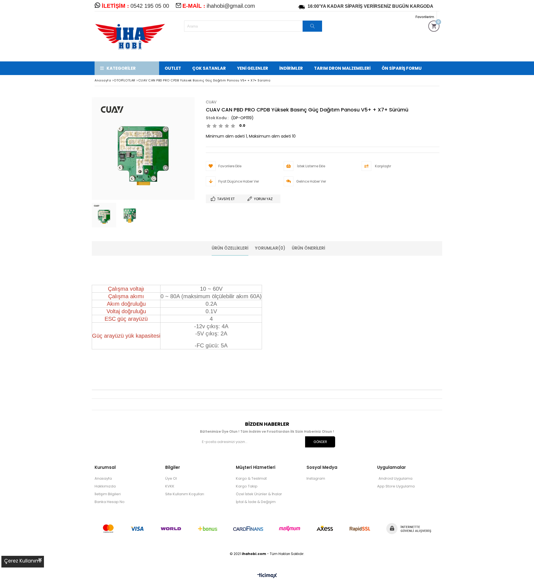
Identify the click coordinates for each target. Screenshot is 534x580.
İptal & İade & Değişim (256, 501)
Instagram (315, 478)
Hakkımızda (105, 486)
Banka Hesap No (110, 501)
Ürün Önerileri (308, 248)
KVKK (169, 486)
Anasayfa (103, 478)
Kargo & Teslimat (251, 478)
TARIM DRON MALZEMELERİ (342, 68)
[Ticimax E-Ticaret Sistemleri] (267, 576)
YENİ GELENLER (252, 68)
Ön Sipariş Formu (402, 68)
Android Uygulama (395, 478)
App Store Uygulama (396, 486)
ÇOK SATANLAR (209, 68)
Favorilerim (425, 16)
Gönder (320, 441)
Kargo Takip (247, 486)
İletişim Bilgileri (108, 494)
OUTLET (173, 68)
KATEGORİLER (121, 68)
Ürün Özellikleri (230, 248)
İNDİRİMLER (291, 68)
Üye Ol (171, 478)
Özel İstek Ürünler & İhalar (259, 494)
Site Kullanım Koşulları (184, 494)
